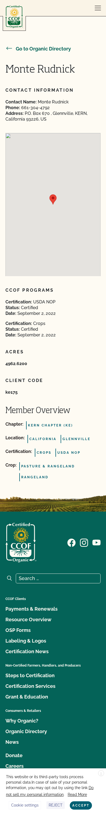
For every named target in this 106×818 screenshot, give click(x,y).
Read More (77, 794)
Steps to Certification (30, 675)
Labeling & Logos (25, 641)
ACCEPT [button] (80, 805)
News (12, 742)
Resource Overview (28, 619)
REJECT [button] (56, 805)
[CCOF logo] (14, 17)
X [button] (101, 773)
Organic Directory (26, 731)
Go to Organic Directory (43, 49)
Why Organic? (21, 721)
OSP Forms (18, 630)
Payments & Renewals (31, 609)
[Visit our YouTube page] (96, 542)
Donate (14, 755)
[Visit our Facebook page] (71, 542)
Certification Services (30, 686)
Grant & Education (26, 697)
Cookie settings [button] (25, 805)
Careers (14, 766)
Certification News (27, 651)
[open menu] (97, 8)
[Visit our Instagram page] (84, 542)
